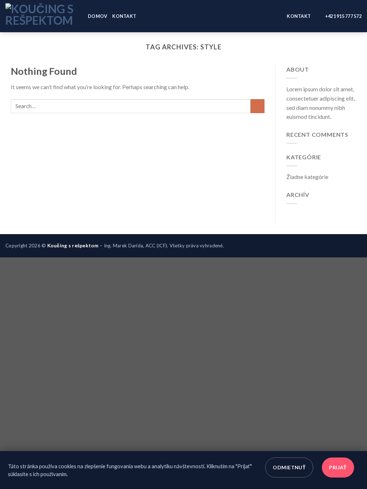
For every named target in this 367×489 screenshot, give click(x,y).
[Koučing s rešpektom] (41, 16)
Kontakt (124, 16)
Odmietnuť (289, 467)
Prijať (338, 467)
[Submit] (257, 106)
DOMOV (97, 16)
